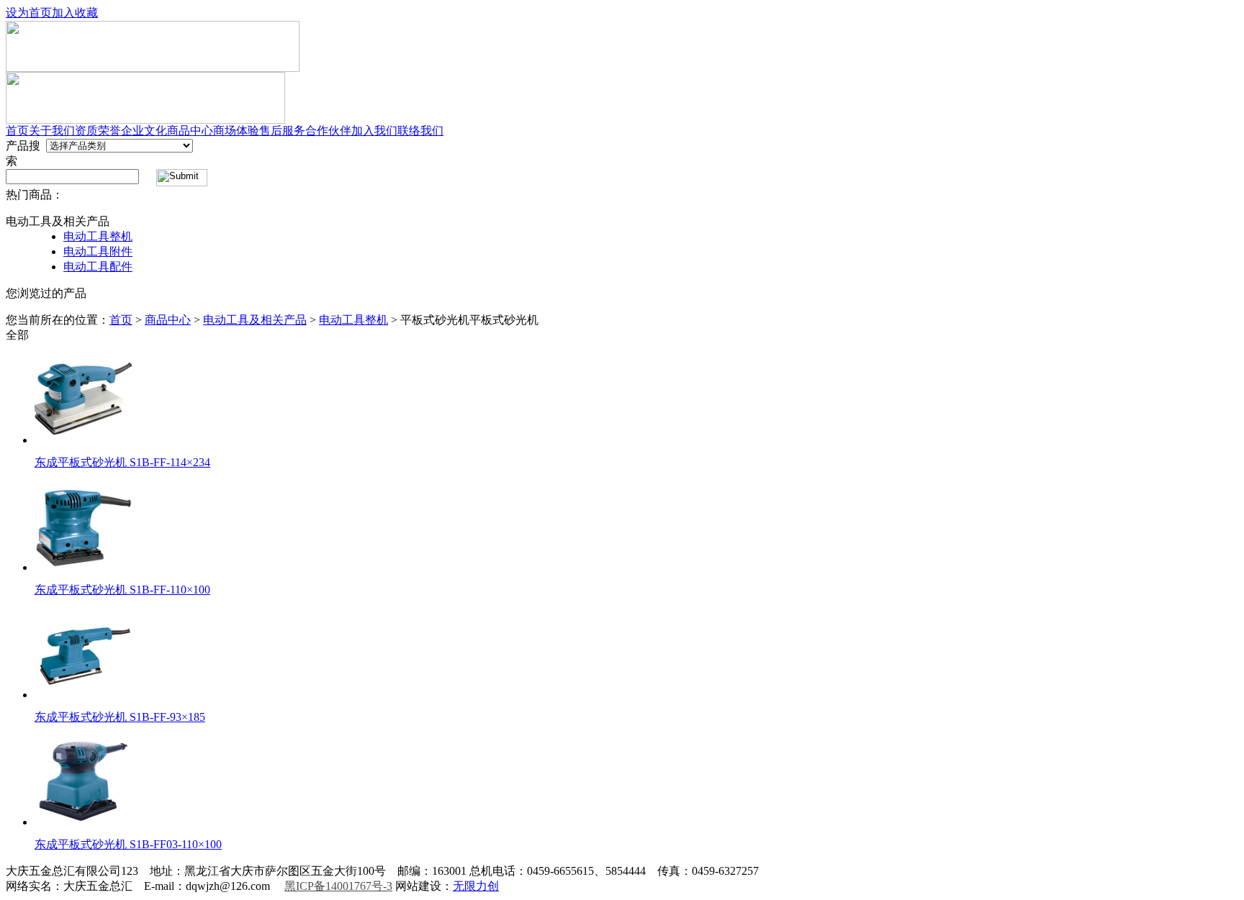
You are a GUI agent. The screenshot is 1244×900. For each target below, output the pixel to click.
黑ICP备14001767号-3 (338, 886)
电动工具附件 (97, 251)
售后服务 (282, 130)
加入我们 (374, 130)
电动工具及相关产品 (255, 320)
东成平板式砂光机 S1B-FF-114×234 (122, 462)
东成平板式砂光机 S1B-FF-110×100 (122, 589)
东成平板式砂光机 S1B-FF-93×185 (120, 717)
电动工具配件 (97, 266)
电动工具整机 (97, 236)
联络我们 (420, 130)
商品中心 (190, 130)
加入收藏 (75, 12)
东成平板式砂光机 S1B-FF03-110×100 (128, 844)
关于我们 (52, 130)
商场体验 (236, 130)
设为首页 (29, 12)
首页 (17, 130)
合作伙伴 (328, 130)
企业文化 (144, 130)
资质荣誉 (98, 130)
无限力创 (476, 886)
